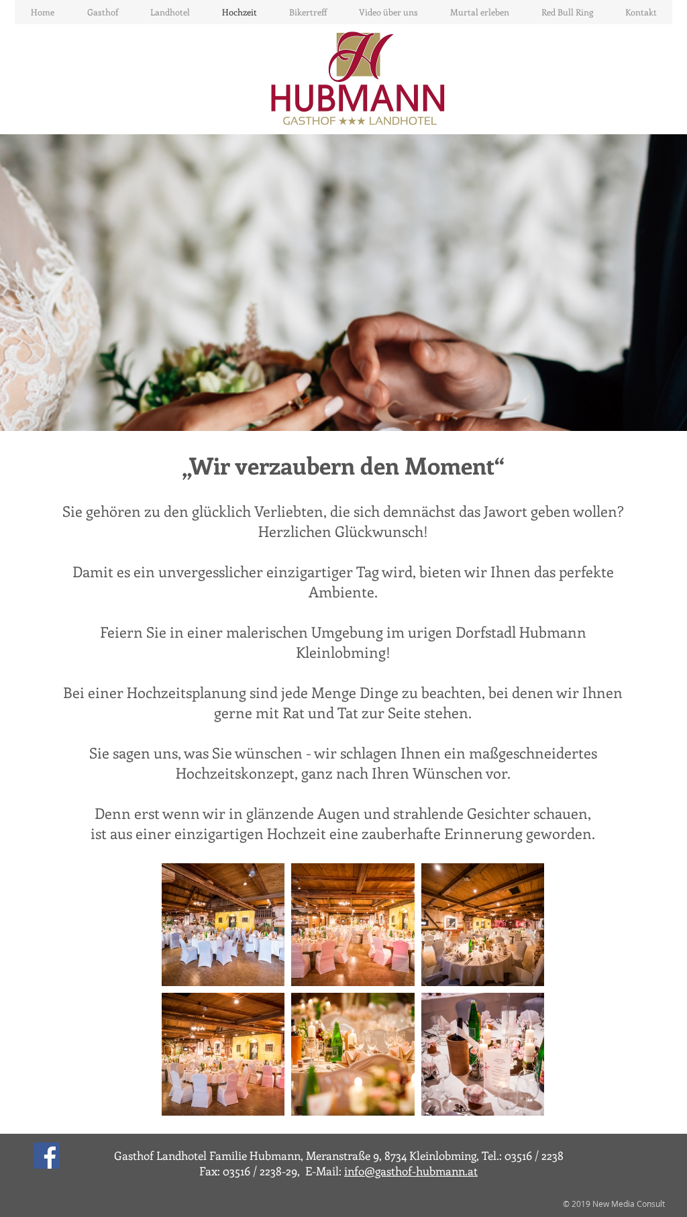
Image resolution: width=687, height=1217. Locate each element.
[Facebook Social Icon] (47, 1155)
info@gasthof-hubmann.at (411, 1170)
